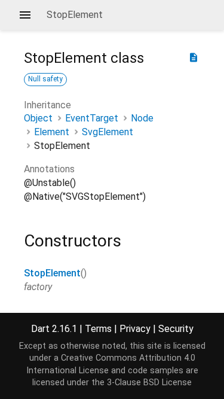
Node (142, 118)
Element (51, 132)
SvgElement (107, 132)
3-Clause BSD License (149, 382)
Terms (98, 328)
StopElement (52, 273)
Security (176, 328)
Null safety (45, 79)
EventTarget (91, 118)
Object (38, 118)
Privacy (135, 328)
